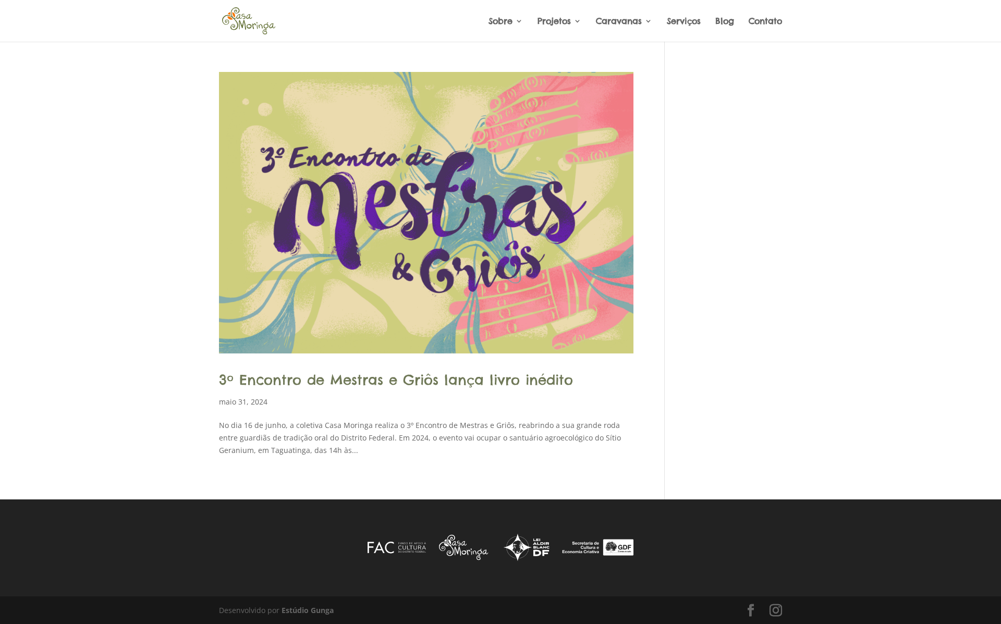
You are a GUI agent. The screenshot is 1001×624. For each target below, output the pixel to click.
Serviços (684, 21)
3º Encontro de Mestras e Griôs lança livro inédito (396, 379)
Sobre (500, 21)
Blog (724, 21)
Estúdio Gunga (308, 610)
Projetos (554, 21)
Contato (765, 21)
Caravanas (619, 21)
